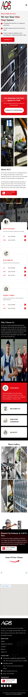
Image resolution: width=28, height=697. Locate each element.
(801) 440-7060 (11, 240)
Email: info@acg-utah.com (10, 671)
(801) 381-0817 (11, 275)
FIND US (3, 649)
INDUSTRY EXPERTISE (14, 420)
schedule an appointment (14, 110)
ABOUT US (4, 652)
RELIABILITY (15, 409)
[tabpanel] (14, 68)
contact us (8, 39)
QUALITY (13, 432)
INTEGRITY (14, 388)
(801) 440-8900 (11, 236)
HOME (2, 641)
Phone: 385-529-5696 (8, 673)
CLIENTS (3, 646)
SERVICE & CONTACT (7, 644)
